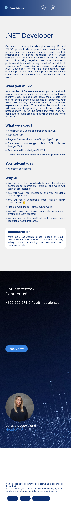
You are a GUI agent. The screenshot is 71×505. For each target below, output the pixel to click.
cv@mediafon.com (48, 303)
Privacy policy (41, 498)
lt (43, 7)
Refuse (25, 498)
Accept (13, 498)
